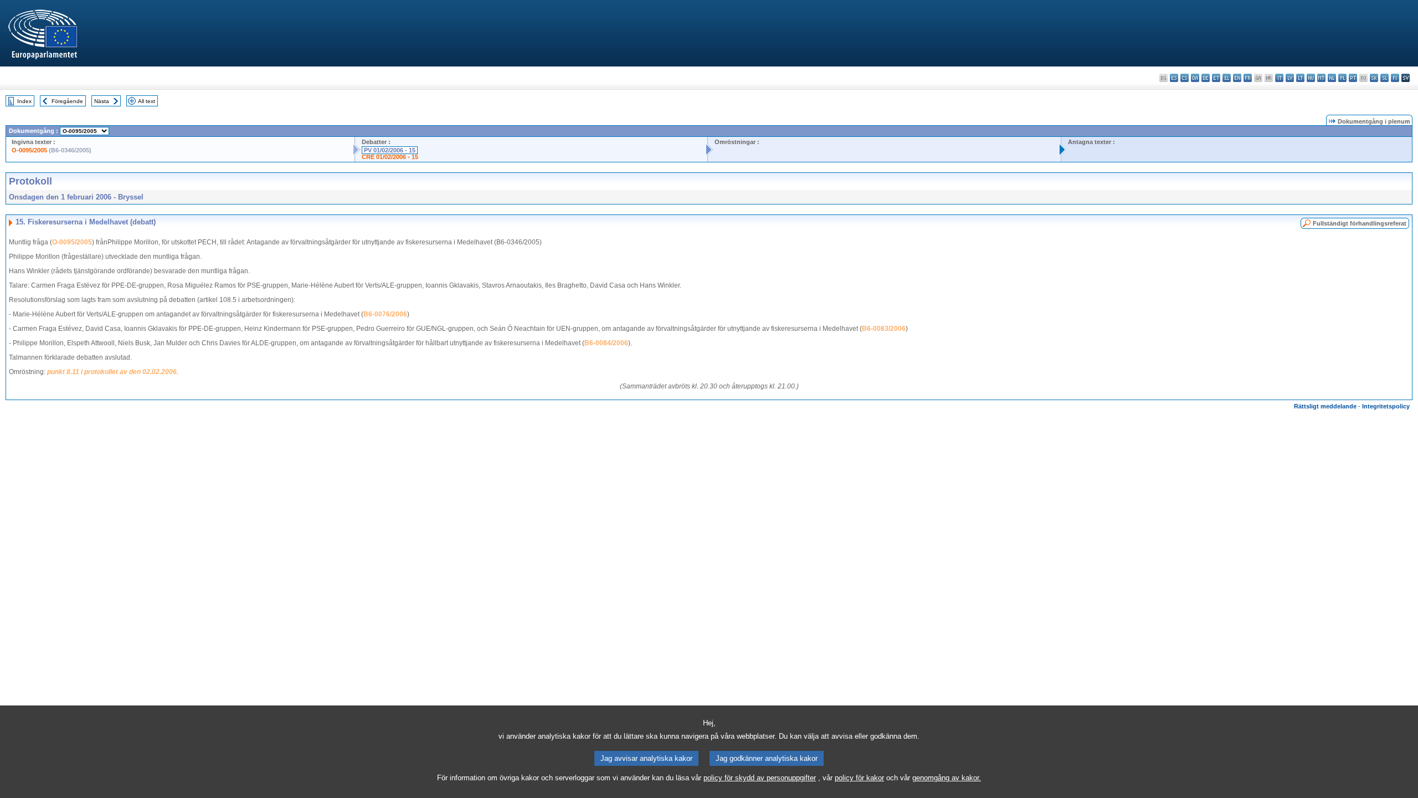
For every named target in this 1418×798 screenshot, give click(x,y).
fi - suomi (1395, 78)
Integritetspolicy (1386, 406)
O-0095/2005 (29, 150)
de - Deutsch (1205, 78)
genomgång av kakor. (946, 778)
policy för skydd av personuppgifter (759, 778)
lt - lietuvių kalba (1300, 78)
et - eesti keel (1216, 78)
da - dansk (1195, 78)
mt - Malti (1321, 78)
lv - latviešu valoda (1290, 78)
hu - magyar (1311, 78)
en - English (1237, 78)
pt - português (1353, 78)
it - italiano (1279, 78)
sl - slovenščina (1384, 78)
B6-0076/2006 (385, 314)
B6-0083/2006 (884, 328)
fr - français (1248, 78)
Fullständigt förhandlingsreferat (1359, 223)
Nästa (101, 101)
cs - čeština (1184, 78)
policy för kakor (859, 778)
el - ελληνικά (1226, 78)
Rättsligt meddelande (1325, 406)
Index (24, 101)
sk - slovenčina (1374, 78)
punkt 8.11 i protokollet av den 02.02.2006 (112, 372)
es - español (1174, 78)
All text (146, 101)
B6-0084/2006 (606, 343)
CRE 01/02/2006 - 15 (390, 157)
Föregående (67, 101)
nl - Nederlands (1332, 78)
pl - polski (1342, 78)
